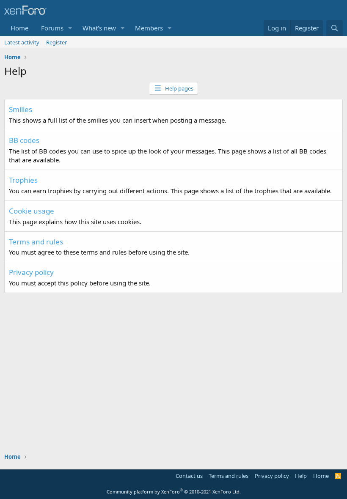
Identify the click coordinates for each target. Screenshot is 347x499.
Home (19, 28)
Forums (52, 28)
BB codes (24, 140)
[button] (70, 28)
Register (56, 42)
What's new (99, 28)
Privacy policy (31, 272)
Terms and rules (36, 242)
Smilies (20, 109)
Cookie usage (31, 211)
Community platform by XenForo (174, 491)
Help (301, 476)
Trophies (23, 180)
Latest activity (21, 42)
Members (149, 28)
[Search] (334, 28)
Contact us (189, 476)
